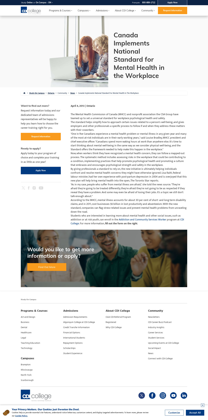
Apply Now (172, 2)
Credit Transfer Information (76, 327)
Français (136, 2)
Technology (26, 348)
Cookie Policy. (21, 415)
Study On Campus (37, 93)
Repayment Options (73, 343)
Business (25, 322)
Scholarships (69, 348)
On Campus (41, 2)
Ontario (51, 93)
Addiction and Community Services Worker (142, 219)
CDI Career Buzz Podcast (160, 322)
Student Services (156, 337)
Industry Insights (156, 327)
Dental (24, 327)
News (72, 93)
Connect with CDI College (160, 358)
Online (30, 2)
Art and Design (28, 317)
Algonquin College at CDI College (79, 322)
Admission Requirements (75, 317)
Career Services (155, 332)
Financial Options (71, 332)
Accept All (195, 412)
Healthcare (26, 332)
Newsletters (154, 317)
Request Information (172, 10)
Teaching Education (30, 343)
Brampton (26, 364)
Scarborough (27, 380)
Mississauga (26, 369)
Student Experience (72, 353)
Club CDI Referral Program (118, 317)
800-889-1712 (148, 2)
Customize (174, 412)
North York (26, 375)
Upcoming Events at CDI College (163, 343)
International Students (74, 337)
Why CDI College (114, 327)
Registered (111, 322)
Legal (23, 337)
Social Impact (154, 348)
